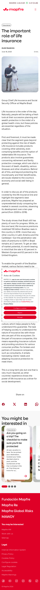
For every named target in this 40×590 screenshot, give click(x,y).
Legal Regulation (9, 566)
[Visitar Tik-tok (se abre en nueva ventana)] (36, 581)
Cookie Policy (25, 302)
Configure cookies (20, 308)
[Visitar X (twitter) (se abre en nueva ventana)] (30, 581)
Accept (20, 317)
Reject (20, 313)
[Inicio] (4, 9)
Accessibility (7, 570)
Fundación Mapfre (16, 499)
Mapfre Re (10, 505)
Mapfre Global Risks (17, 511)
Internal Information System (14, 550)
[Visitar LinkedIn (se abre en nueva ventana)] (23, 581)
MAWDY (8, 517)
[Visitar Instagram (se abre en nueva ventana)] (16, 581)
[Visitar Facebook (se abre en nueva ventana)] (3, 581)
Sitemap (5, 538)
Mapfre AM (6, 529)
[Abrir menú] (35, 9)
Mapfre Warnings (9, 574)
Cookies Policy (8, 558)
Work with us (7, 533)
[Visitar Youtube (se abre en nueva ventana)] (10, 581)
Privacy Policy (7, 554)
